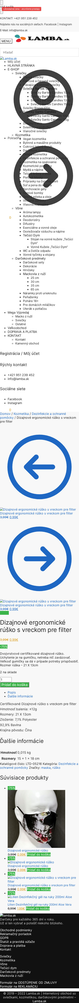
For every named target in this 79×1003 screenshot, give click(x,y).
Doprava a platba (12, 945)
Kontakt (5, 949)
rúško (56, 768)
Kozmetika (21, 414)
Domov (5, 414)
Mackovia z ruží (11, 976)
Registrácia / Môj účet (20, 353)
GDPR (4, 938)
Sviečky (5, 956)
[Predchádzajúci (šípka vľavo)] (6, 501)
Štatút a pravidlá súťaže (17, 942)
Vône (3, 964)
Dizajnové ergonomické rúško (28, 850)
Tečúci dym (8, 968)
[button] (5, 217)
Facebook (50, 24)
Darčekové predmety (15, 972)
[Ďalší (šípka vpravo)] (72, 501)
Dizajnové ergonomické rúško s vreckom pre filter (41, 885)
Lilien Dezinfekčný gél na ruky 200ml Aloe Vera (39, 904)
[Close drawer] (1, 11)
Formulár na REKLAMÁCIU (19, 986)
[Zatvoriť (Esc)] (66, 4)
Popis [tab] (12, 692)
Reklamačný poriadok (15, 934)
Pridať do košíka (15, 685)
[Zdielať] (58, 4)
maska (46, 768)
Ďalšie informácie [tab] (20, 696)
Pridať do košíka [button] (39, 854)
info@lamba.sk (18, 30)
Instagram (65, 24)
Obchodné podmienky (16, 930)
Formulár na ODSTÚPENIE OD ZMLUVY (28, 982)
